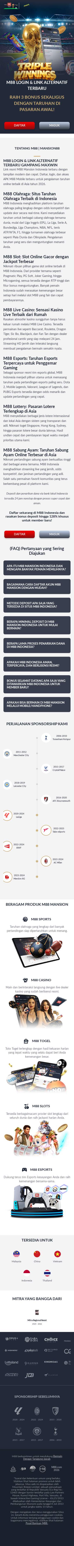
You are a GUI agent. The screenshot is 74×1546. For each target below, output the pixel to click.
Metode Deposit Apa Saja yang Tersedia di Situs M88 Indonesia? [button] (32, 605)
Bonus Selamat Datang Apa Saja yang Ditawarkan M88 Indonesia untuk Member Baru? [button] (36, 684)
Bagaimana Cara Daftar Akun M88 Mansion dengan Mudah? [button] (34, 586)
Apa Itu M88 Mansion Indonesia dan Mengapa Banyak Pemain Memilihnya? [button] (36, 568)
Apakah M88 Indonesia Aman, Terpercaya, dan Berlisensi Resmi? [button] (33, 664)
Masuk (54, 125)
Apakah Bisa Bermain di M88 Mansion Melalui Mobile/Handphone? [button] (36, 704)
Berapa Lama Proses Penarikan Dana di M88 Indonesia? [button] (36, 645)
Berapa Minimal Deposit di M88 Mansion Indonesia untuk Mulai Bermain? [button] (32, 625)
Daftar (19, 125)
